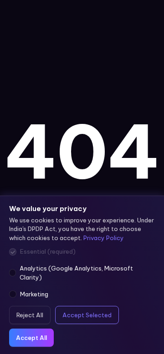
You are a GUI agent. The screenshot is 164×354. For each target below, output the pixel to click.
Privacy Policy (103, 237)
